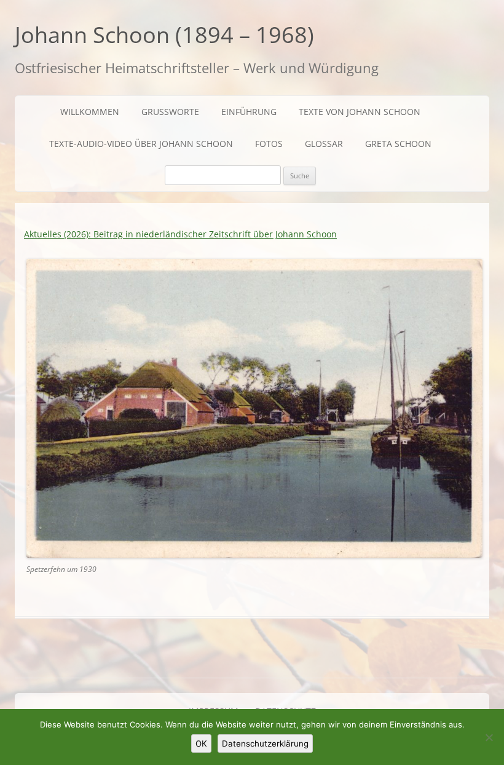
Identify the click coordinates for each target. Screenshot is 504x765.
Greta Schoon (398, 143)
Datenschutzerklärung (265, 743)
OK (201, 743)
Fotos (269, 143)
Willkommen (89, 111)
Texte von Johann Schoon (359, 111)
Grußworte (170, 111)
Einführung (249, 111)
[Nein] (488, 737)
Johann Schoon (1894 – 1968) (164, 35)
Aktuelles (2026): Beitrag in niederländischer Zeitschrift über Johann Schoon (180, 234)
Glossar (324, 143)
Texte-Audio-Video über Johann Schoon (141, 143)
